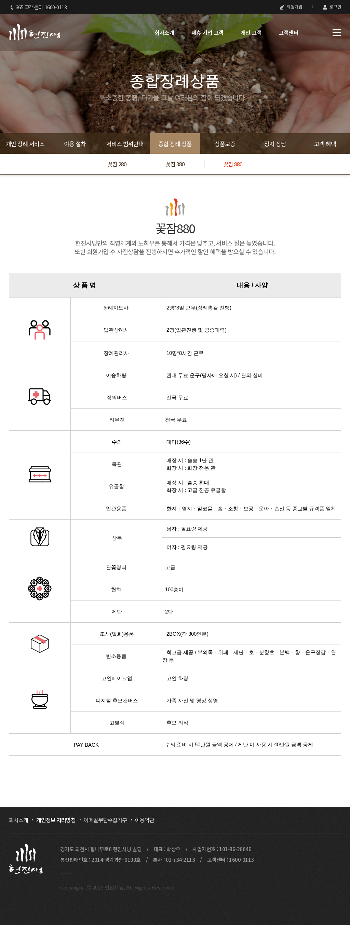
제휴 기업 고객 (207, 32)
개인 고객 (251, 32)
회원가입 (293, 6)
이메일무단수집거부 (105, 820)
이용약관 (144, 820)
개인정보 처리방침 (56, 820)
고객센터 (288, 32)
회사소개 (164, 32)
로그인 (334, 6)
